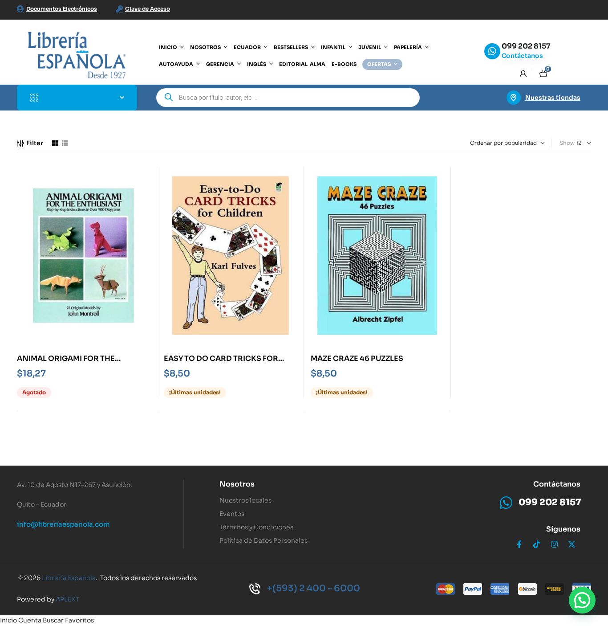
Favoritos (79, 620)
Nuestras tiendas (552, 98)
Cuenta (29, 620)
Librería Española (69, 578)
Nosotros (237, 484)
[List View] (64, 143)
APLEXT (67, 599)
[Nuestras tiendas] (514, 97)
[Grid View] (55, 143)
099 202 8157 (526, 46)
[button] (582, 600)
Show (567, 142)
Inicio (8, 620)
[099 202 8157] (492, 51)
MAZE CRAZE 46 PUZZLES (357, 358)
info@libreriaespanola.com (63, 524)
